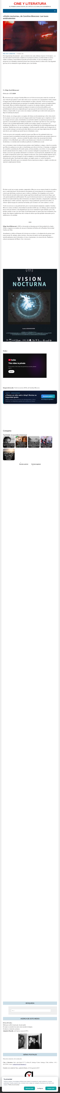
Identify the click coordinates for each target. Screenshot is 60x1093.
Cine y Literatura (10, 53)
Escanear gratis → (48, 396)
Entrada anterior (23, 464)
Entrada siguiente (36, 464)
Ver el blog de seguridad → (47, 399)
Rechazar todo (29, 1088)
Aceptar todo (50, 1088)
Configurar (40, 1088)
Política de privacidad (13, 1084)
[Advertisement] (30, 77)
